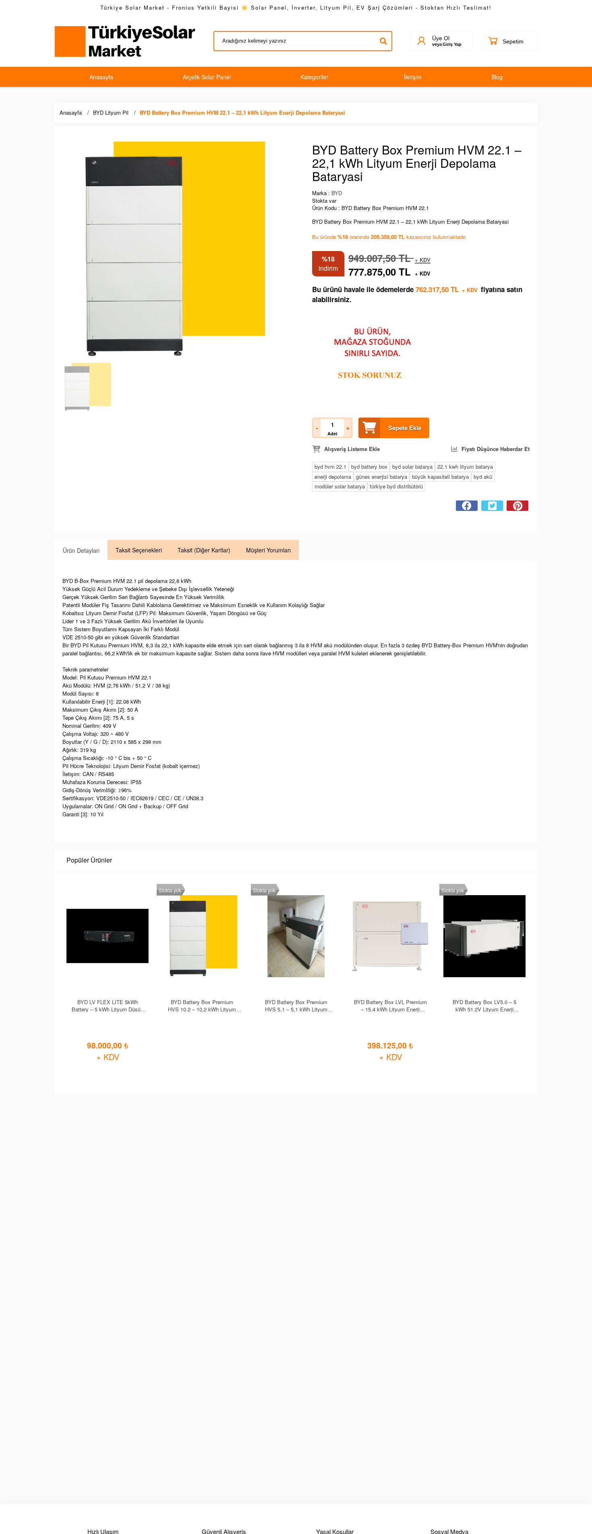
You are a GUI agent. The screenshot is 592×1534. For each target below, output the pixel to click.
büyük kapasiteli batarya (440, 476)
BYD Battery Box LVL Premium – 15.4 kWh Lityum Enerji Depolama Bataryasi (390, 1005)
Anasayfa (71, 112)
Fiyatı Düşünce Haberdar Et (496, 449)
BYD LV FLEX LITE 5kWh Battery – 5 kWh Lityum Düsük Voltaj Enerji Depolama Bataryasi (107, 1005)
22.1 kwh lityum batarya (465, 466)
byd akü (483, 476)
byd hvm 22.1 (330, 466)
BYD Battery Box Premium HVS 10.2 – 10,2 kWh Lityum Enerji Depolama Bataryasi (202, 1005)
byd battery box (369, 466)
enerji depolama (333, 476)
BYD (336, 193)
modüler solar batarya (340, 486)
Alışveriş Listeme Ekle (352, 449)
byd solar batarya (412, 466)
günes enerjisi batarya (381, 476)
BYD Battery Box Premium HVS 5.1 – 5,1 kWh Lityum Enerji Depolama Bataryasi (296, 1005)
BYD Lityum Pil (110, 112)
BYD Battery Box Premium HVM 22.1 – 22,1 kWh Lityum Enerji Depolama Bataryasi (242, 112)
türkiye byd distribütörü (396, 486)
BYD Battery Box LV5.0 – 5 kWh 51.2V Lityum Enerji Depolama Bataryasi (484, 1005)
